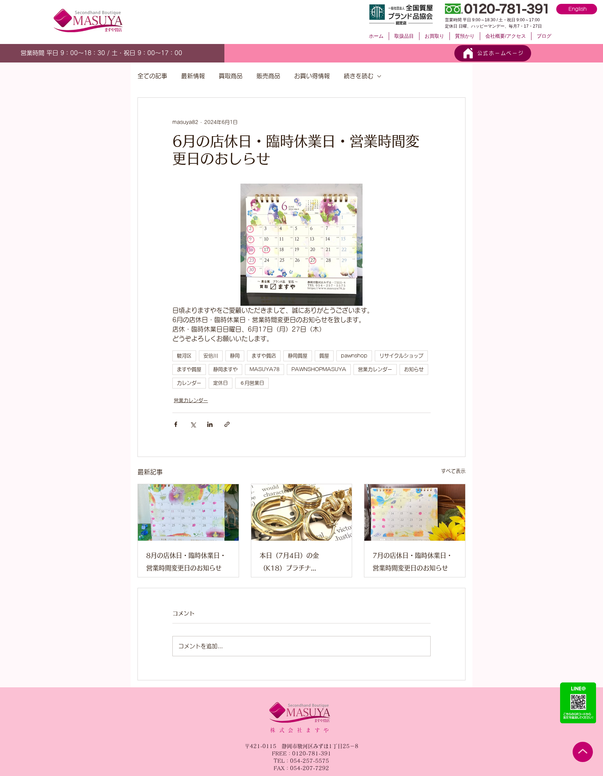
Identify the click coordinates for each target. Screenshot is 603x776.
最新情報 (193, 76)
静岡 (235, 355)
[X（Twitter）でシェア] (192, 424)
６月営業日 (252, 382)
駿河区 (184, 355)
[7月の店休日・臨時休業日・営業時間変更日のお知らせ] (414, 512)
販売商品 (268, 76)
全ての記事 (152, 76)
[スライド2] (104, 52)
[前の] (24, 53)
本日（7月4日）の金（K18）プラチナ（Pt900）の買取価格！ (295, 563)
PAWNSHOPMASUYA (318, 369)
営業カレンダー (375, 369)
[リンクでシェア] (227, 424)
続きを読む (358, 76)
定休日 (220, 382)
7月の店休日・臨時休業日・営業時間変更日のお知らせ (413, 561)
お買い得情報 (312, 76)
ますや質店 (264, 355)
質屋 (324, 355)
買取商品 (231, 76)
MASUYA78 (265, 369)
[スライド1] (95, 51)
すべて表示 (453, 470)
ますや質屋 (189, 369)
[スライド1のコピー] (112, 52)
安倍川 (210, 355)
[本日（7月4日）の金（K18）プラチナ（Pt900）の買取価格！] (301, 512)
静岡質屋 (297, 355)
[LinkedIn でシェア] (210, 424)
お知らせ (414, 369)
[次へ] (182, 53)
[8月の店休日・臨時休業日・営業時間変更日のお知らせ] (188, 512)
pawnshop (354, 355)
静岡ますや (225, 369)
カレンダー (189, 382)
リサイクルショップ (401, 355)
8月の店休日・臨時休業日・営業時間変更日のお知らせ (186, 561)
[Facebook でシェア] (175, 424)
